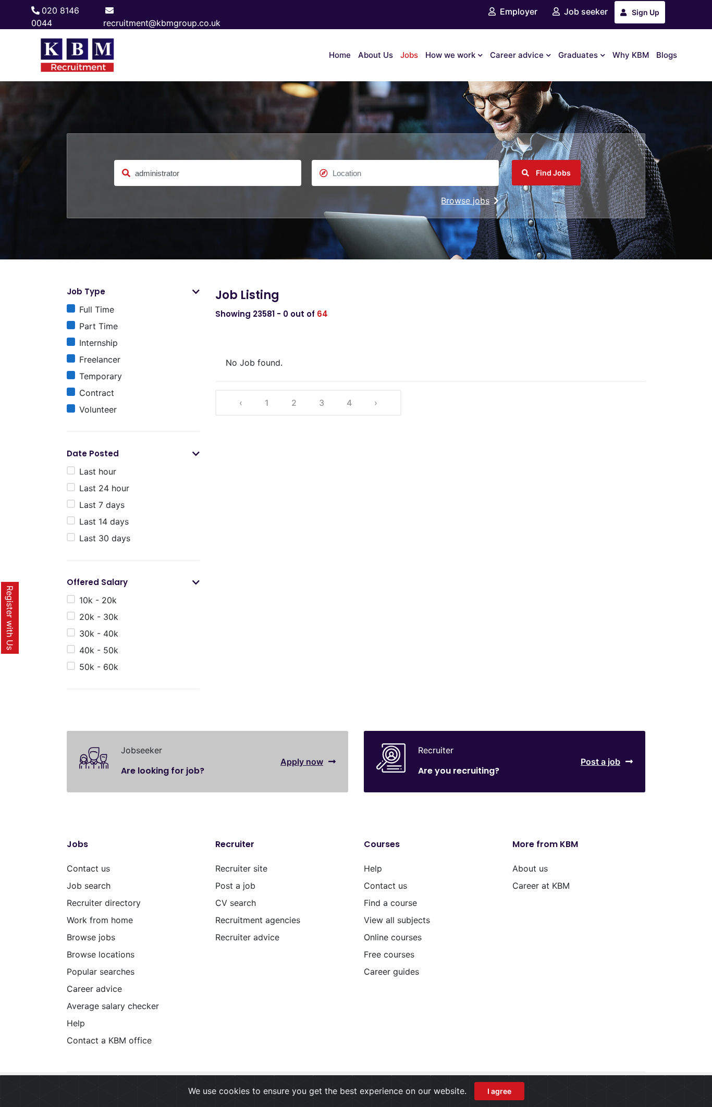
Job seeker (586, 11)
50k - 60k (98, 667)
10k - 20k (98, 600)
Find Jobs (552, 172)
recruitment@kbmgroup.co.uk (161, 23)
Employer (518, 11)
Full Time (96, 309)
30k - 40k (98, 633)
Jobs (409, 55)
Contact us (88, 868)
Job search (89, 885)
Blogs (666, 55)
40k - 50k (98, 650)
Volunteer (98, 409)
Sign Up (645, 12)
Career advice (517, 55)
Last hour (97, 471)
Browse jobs (465, 200)
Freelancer (99, 359)
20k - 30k (98, 617)
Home (340, 55)
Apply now (301, 761)
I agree (499, 1091)
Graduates (578, 55)
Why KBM (630, 55)
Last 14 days (104, 521)
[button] (196, 291)
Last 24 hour (104, 488)
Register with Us (10, 618)
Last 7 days (102, 505)
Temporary (100, 376)
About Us (375, 55)
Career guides (391, 971)
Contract (96, 393)
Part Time (98, 326)
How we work (450, 55)
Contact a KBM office (109, 1040)
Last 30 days (104, 538)
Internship (98, 343)
